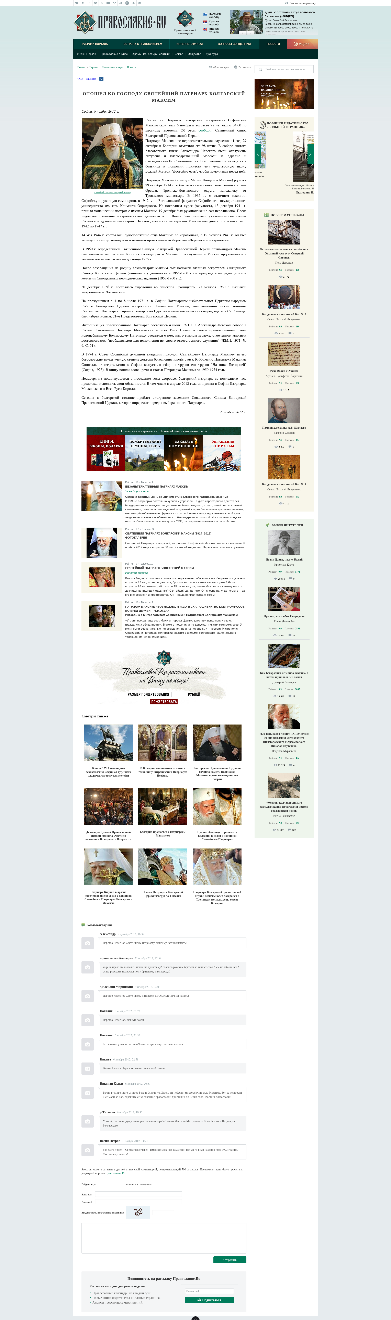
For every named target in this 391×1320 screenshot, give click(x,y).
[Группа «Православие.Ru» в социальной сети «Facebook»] (89, 3)
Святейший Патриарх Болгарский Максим (112, 192)
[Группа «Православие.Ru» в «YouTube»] (108, 3)
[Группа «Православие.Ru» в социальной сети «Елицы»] (114, 3)
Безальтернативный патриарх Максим (157, 486)
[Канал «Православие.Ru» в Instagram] (127, 3)
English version (214, 30)
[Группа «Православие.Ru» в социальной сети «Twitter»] (95, 3)
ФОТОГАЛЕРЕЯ (136, 537)
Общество (194, 53)
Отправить (229, 1260)
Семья (179, 53)
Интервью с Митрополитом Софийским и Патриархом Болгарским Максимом (181, 614)
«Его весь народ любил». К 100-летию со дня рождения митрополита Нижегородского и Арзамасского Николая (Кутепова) (284, 739)
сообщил (205, 130)
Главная (81, 67)
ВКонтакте (107, 1184)
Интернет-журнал (190, 44)
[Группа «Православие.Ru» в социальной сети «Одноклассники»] (83, 3)
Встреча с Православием (143, 44)
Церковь (93, 67)
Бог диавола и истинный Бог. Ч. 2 (284, 314)
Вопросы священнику (235, 44)
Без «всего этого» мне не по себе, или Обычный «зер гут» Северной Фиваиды (284, 253)
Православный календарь (185, 31)
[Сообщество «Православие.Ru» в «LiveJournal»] (102, 3)
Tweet (80, 78)
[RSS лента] (133, 3)
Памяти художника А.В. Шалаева (284, 427)
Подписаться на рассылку (303, 3)
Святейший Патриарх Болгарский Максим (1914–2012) (168, 533)
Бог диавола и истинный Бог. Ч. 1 (284, 484)
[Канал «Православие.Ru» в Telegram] (121, 3)
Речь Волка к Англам (284, 371)
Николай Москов (136, 572)
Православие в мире (114, 53)
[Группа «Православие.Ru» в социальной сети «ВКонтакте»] (76, 3)
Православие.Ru (115, 1173)
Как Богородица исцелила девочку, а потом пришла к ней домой (284, 675)
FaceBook (100, 1184)
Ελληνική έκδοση (215, 15)
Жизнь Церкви (86, 53)
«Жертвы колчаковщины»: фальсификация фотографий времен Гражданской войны (284, 806)
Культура (212, 53)
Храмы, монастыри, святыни (151, 53)
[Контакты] (140, 3)
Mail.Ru (122, 1184)
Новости (273, 44)
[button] (242, 33)
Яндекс (115, 1184)
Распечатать (244, 67)
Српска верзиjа (214, 23)
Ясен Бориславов (137, 491)
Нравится (91, 78)
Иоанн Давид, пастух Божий (284, 559)
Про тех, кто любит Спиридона (284, 616)
